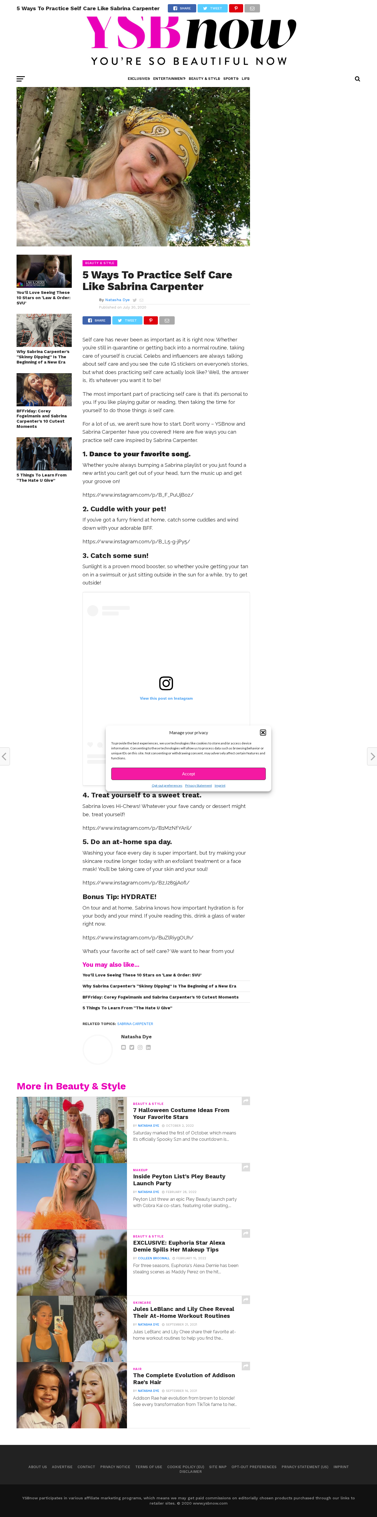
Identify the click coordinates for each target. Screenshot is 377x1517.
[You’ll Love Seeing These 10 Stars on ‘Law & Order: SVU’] (44, 286)
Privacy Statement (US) (305, 1467)
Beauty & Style (204, 79)
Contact (86, 1467)
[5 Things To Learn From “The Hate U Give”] (44, 468)
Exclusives (139, 79)
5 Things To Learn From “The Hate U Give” (42, 478)
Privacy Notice (115, 1467)
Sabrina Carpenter (135, 1024)
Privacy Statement (198, 785)
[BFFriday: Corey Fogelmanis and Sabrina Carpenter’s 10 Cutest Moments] (44, 404)
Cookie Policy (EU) (185, 1467)
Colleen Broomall (154, 1258)
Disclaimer (190, 1471)
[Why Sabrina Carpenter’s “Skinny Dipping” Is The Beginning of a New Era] (44, 345)
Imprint (220, 785)
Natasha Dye (117, 299)
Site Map (218, 1467)
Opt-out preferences (167, 785)
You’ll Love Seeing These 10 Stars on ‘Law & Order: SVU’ (43, 297)
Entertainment (169, 79)
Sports (230, 79)
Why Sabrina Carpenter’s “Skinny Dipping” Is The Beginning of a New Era (43, 356)
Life (245, 79)
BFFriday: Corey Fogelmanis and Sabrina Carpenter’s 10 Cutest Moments (42, 419)
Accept (188, 773)
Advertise (62, 1467)
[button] (263, 732)
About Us (37, 1467)
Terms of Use (148, 1467)
